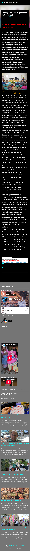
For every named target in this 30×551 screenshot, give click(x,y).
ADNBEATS (4, 315)
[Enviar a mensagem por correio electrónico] (3, 264)
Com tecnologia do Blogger (16, 545)
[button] (3, 20)
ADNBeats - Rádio (12, 315)
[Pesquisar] (28, 2)
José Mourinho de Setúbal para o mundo (11, 500)
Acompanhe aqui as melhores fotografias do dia (14, 262)
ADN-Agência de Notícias (11, 2)
